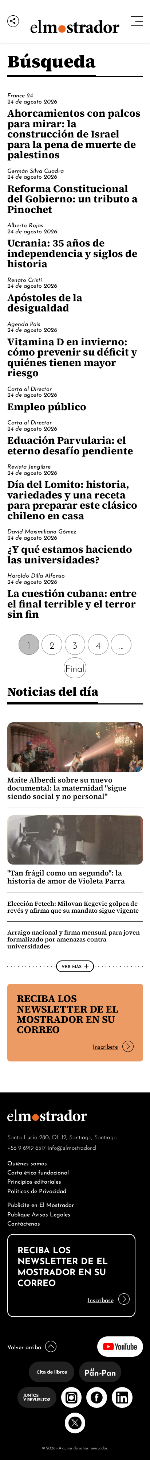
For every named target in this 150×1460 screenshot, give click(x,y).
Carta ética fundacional (38, 1172)
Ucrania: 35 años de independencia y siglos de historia (72, 253)
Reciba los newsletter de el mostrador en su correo (67, 1013)
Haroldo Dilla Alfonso (36, 575)
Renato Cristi (24, 279)
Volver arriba (24, 1346)
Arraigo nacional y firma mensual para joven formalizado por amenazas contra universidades (73, 939)
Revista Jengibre (29, 466)
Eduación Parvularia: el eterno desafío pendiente (70, 445)
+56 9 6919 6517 (26, 1147)
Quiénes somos (27, 1162)
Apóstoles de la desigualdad (44, 303)
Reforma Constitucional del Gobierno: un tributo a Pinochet (72, 199)
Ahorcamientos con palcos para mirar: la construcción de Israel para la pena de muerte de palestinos (74, 134)
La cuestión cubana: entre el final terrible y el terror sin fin (72, 603)
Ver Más (72, 966)
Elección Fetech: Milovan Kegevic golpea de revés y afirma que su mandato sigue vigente (73, 907)
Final (75, 667)
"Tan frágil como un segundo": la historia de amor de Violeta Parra (66, 877)
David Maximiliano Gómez (41, 531)
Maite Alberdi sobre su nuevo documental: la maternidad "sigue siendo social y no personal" (67, 788)
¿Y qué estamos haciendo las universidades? (69, 554)
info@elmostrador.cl (72, 1147)
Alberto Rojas (25, 224)
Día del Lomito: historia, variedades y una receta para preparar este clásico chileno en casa (72, 499)
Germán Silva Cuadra (35, 170)
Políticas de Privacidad (36, 1190)
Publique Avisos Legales (38, 1213)
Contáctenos (23, 1223)
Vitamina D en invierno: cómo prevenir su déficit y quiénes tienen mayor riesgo (72, 357)
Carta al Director (29, 388)
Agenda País (23, 323)
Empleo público (46, 406)
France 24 (20, 94)
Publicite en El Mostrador (40, 1204)
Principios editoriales (34, 1181)
